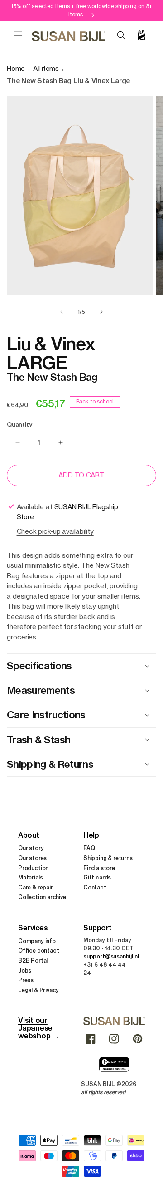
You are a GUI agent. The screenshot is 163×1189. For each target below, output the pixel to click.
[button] (18, 35)
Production (33, 868)
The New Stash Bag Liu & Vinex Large (68, 80)
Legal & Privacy (38, 990)
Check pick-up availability (55, 531)
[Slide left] (62, 312)
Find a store (99, 868)
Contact (94, 887)
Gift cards (97, 877)
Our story (30, 848)
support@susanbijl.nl (111, 956)
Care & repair (35, 887)
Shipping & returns (108, 858)
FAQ (89, 848)
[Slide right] (101, 312)
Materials (30, 877)
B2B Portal (33, 960)
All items (46, 68)
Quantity (19, 424)
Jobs (24, 970)
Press (26, 980)
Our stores (32, 858)
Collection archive (42, 897)
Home (16, 68)
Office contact (38, 950)
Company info (37, 941)
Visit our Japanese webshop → (38, 1028)
